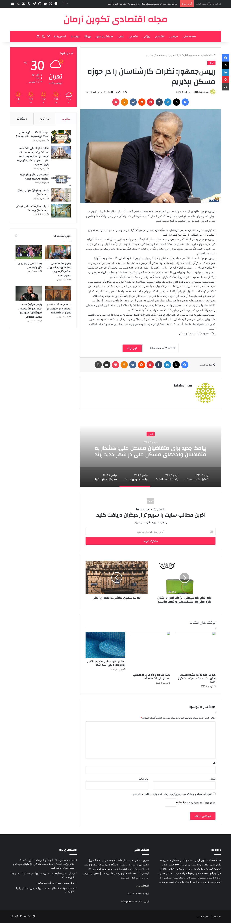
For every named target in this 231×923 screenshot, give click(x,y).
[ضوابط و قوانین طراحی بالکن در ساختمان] (61, 195)
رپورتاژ (88, 36)
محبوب (66, 118)
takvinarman (203, 91)
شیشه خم (110, 860)
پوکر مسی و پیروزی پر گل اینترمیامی (160, 3)
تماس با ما (60, 36)
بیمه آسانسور (96, 860)
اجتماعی (133, 36)
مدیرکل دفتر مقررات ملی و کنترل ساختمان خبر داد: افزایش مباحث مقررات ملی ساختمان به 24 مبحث (144, 451)
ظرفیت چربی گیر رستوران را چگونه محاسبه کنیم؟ (34, 176)
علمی (121, 36)
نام (214, 763)
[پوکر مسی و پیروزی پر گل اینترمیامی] (29, 252)
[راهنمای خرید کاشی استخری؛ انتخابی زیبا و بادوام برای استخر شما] (105, 645)
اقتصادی (159, 36)
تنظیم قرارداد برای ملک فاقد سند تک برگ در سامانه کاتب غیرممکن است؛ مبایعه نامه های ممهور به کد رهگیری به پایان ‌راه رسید (33, 156)
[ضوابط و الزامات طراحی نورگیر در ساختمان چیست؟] (61, 210)
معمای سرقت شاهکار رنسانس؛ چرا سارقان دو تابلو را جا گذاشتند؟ (59, 308)
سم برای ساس (142, 860)
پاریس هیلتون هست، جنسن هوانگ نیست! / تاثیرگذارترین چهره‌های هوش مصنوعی (30, 310)
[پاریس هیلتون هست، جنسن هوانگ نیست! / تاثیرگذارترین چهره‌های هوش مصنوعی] (29, 293)
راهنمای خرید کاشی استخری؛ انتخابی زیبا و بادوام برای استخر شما (106, 663)
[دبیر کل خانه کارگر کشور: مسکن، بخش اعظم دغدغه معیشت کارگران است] (195, 651)
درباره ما (75, 36)
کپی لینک (132, 348)
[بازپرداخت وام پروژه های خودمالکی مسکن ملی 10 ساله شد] (150, 651)
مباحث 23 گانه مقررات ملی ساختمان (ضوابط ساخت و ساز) (32, 134)
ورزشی (146, 36)
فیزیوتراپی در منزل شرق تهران (134, 864)
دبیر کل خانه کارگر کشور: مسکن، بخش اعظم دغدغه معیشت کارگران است (196, 678)
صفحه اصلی (189, 36)
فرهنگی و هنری (104, 36)
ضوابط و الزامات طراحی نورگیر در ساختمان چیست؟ (32, 208)
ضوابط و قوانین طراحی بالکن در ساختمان (33, 192)
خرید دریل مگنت (125, 860)
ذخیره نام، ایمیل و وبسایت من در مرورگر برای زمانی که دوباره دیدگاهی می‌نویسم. (172, 793)
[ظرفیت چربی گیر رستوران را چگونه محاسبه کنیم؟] (61, 179)
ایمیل (212, 778)
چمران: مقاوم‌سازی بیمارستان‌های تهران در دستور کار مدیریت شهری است (59, 269)
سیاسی (173, 36)
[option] (144, 450)
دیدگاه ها (21, 118)
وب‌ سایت (143, 778)
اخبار (204, 54)
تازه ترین (44, 118)
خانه (211, 54)
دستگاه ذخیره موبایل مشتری (104, 864)
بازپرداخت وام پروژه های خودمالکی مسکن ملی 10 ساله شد (151, 677)
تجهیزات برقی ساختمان (131, 868)
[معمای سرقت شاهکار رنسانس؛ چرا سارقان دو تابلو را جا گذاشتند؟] (58, 293)
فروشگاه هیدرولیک (130, 877)
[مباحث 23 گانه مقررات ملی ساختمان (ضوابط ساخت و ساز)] (61, 137)
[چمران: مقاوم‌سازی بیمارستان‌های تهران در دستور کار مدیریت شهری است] (58, 252)
